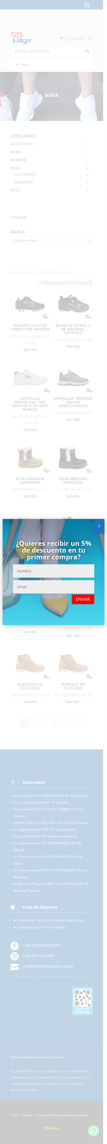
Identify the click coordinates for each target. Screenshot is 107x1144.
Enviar (83, 599)
